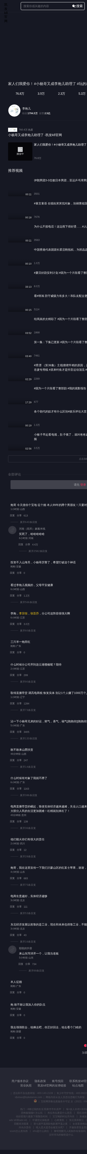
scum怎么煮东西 (19, 1131)
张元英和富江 (76, 1120)
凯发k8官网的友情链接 (52, 1085)
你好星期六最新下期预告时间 (32, 1116)
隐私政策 (40, 1081)
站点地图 (78, 1085)
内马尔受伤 (25, 1127)
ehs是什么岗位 (41, 1131)
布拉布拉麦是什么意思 (60, 1112)
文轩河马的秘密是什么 (61, 1134)
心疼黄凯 (59, 1120)
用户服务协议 (20, 1081)
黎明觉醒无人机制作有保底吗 (70, 1131)
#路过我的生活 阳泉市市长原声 (44, 1109)
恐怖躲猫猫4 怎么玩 (31, 1112)
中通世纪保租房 (40, 1120)
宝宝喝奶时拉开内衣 (63, 1116)
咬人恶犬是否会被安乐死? (50, 1127)
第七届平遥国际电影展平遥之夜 (51, 1123)
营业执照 (26, 1085)
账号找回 (57, 1081)
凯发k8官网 (6, 6)
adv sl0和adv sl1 (18, 1120)
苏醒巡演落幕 (21, 1123)
